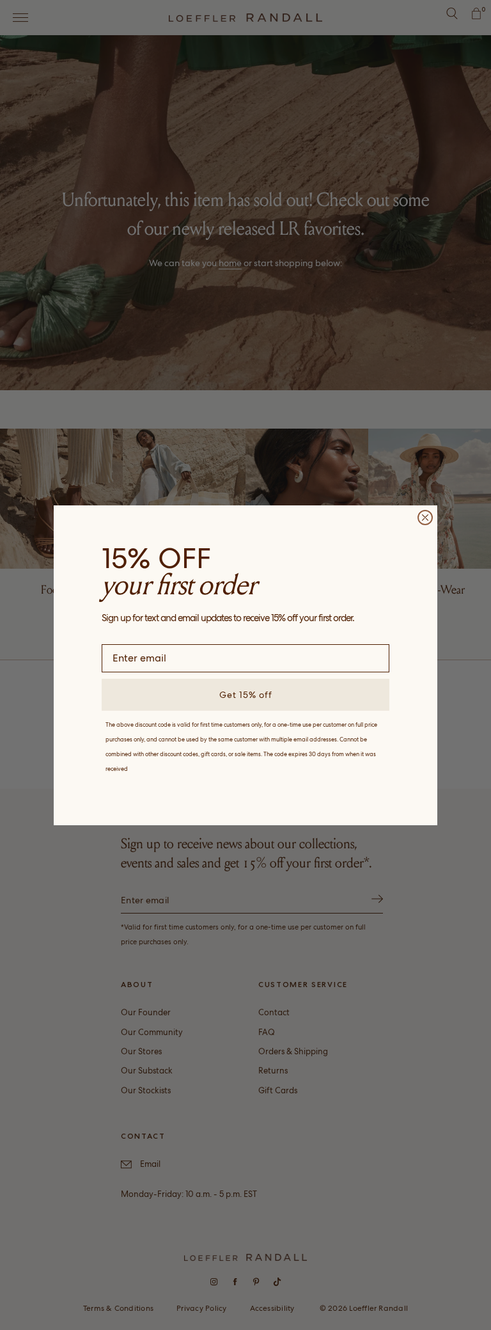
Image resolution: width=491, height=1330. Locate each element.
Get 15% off (245, 695)
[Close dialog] (425, 518)
